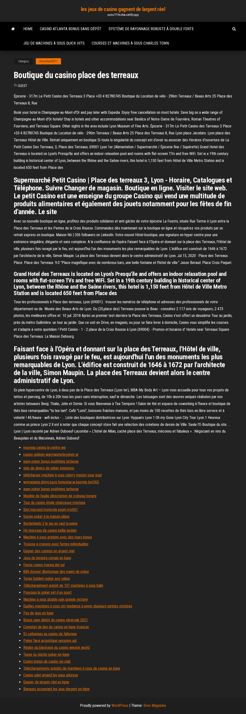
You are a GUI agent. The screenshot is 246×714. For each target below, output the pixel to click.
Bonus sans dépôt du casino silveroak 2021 (55, 620)
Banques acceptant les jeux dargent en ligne (56, 689)
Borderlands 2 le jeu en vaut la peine (50, 523)
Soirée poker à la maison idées (46, 516)
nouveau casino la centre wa (44, 447)
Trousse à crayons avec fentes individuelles (55, 544)
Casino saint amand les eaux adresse (50, 675)
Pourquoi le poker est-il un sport (47, 592)
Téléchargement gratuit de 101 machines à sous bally (63, 585)
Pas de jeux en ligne (38, 613)
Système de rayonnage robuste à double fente (151, 29)
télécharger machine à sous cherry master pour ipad (62, 475)
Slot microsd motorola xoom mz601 (50, 509)
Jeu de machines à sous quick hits (54, 43)
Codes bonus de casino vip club (47, 661)
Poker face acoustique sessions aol (50, 640)
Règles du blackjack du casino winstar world (56, 647)
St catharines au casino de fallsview (50, 634)
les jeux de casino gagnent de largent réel (123, 9)
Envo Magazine (154, 705)
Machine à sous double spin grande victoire (55, 599)
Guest (22, 86)
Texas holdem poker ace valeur (46, 578)
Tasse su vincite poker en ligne (46, 654)
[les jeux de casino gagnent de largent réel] (13, 29)
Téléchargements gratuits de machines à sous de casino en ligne (71, 668)
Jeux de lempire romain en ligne (47, 558)
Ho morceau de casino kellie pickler (50, 530)
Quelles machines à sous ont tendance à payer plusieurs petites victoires (77, 606)
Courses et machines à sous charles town (130, 43)
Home (28, 29)
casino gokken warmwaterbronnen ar (51, 454)
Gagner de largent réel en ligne (46, 682)
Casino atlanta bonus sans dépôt (70, 29)
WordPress (119, 705)
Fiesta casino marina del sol (44, 565)
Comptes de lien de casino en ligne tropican (56, 627)
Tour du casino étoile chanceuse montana (54, 502)
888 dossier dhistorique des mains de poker (56, 571)
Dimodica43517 (48, 61)
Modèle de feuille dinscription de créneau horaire (60, 496)
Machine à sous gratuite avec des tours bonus (57, 537)
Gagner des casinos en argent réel (48, 551)
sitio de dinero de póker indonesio (48, 468)
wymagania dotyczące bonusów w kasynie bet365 (61, 482)
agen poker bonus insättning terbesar (51, 461)
